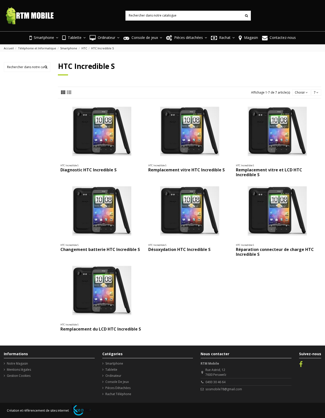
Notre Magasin (17, 363)
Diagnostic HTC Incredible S (88, 170)
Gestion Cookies (18, 376)
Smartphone (114, 363)
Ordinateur (113, 376)
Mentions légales (19, 369)
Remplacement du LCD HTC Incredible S (100, 329)
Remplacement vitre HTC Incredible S (186, 170)
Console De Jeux (117, 382)
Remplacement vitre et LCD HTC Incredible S (269, 172)
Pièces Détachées (118, 388)
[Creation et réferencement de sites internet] (81, 410)
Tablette (111, 369)
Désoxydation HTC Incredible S (179, 249)
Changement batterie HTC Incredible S (100, 249)
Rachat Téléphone (118, 394)
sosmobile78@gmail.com (223, 389)
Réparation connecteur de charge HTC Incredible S (275, 252)
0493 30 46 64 (215, 382)
